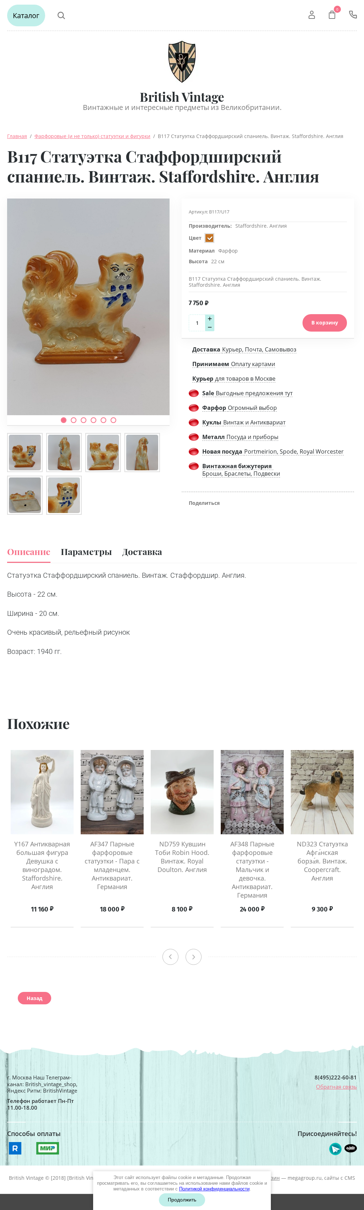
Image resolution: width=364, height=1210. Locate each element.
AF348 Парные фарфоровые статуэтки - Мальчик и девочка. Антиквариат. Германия (252, 869)
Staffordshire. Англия (261, 225)
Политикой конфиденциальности (214, 1188)
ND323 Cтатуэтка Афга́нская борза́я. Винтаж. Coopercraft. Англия (322, 861)
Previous (170, 957)
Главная (17, 136)
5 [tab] (103, 420)
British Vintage (182, 96)
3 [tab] (83, 420)
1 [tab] (63, 420)
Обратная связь (336, 1086)
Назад (34, 998)
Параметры (86, 551)
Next (194, 957)
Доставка (142, 551)
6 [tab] (113, 420)
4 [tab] (93, 420)
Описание (28, 551)
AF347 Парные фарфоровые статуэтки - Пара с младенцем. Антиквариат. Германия (112, 865)
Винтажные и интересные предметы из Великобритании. (182, 107)
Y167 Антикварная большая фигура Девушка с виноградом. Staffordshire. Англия (42, 865)
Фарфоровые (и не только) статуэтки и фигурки (92, 136)
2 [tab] (73, 420)
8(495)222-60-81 (336, 1077)
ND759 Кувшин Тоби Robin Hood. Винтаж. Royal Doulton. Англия (182, 857)
